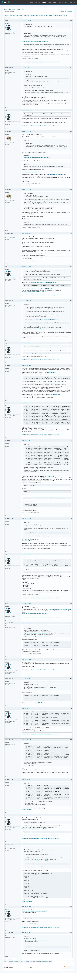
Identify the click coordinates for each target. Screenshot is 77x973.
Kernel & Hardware (16, 15)
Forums (44, 2)
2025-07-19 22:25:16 (26, 932)
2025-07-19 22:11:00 (26, 844)
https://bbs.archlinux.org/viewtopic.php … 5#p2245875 (35, 41)
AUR (66, 2)
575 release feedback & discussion (31, 172)
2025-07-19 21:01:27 (26, 779)
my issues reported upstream (55, 174)
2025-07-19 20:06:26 (26, 708)
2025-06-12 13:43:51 (26, 189)
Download (72, 2)
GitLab (54, 2)
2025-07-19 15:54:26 (26, 440)
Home (31, 2)
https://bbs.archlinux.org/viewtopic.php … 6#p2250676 (35, 613)
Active (64, 11)
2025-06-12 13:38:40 (26, 131)
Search (13, 9)
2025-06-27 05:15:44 (26, 343)
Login (23, 9)
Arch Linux (8, 2)
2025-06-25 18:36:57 (26, 233)
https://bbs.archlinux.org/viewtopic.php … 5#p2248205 (35, 911)
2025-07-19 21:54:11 (26, 815)
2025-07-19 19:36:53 (26, 603)
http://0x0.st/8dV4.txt (51, 372)
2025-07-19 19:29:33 (26, 554)
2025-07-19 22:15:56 (26, 906)
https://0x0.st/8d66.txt (27, 901)
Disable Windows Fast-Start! (46, 62)
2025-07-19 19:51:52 (26, 678)
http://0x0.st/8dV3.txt (55, 394)
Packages (37, 2)
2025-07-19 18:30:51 (26, 518)
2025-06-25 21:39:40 (26, 266)
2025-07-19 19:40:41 (26, 623)
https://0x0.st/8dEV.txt (27, 809)
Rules (9, 9)
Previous (10, 18)
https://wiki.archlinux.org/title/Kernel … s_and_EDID (34, 828)
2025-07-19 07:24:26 (26, 403)
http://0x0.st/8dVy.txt (50, 383)
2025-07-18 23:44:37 (26, 365)
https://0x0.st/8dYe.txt (27, 540)
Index (5, 9)
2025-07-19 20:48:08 (26, 739)
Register (18, 9)
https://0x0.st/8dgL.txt (40, 702)
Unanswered (69, 11)
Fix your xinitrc (56, 62)
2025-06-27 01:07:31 (26, 300)
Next (21, 18)
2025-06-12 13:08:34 (26, 20)
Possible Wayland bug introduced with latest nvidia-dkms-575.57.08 (45, 15)
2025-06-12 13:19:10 (26, 67)
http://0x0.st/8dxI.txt (49, 476)
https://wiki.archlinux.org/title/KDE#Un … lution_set (34, 291)
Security (61, 2)
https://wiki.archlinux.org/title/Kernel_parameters (60, 609)
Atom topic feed (69, 966)
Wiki (49, 2)
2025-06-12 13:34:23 (26, 110)
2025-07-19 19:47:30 (26, 659)
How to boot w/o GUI (35, 62)
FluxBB (71, 968)
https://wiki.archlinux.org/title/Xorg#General (44, 282)
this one (30, 177)
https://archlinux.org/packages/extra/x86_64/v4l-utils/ (39, 288)
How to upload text (26, 62)
